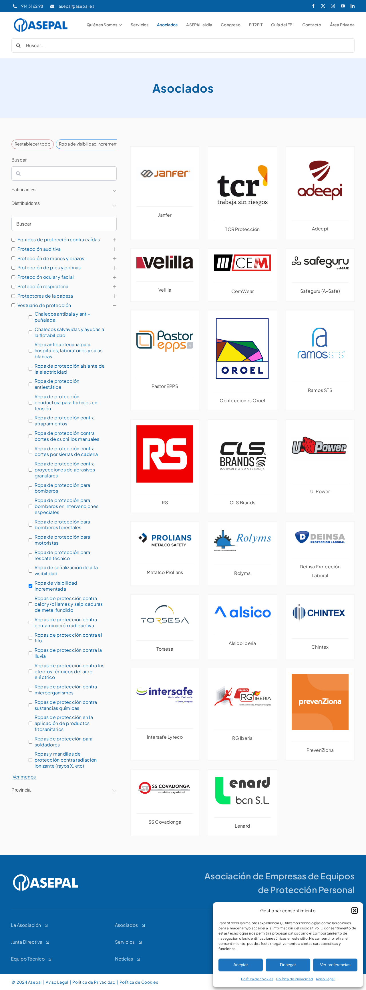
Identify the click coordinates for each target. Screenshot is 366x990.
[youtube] (343, 6)
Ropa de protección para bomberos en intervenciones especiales (66, 506)
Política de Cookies (139, 982)
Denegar (288, 964)
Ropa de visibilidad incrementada (56, 586)
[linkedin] (353, 6)
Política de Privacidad (294, 979)
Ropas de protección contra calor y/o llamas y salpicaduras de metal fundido (69, 604)
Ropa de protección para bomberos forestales (62, 525)
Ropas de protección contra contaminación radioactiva (66, 622)
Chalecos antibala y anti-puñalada (62, 317)
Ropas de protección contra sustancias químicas (66, 705)
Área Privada (342, 24)
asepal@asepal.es (76, 6)
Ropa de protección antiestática (57, 384)
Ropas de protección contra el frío (68, 638)
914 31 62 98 (32, 6)
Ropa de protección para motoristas (62, 540)
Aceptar (240, 964)
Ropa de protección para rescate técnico (62, 555)
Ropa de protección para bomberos (62, 488)
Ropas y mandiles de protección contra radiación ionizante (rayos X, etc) (66, 760)
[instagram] (333, 6)
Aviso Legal (325, 979)
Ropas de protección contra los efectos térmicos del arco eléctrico (69, 671)
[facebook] (313, 6)
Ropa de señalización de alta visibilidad (66, 570)
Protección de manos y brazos (50, 258)
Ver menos (24, 777)
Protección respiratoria (43, 286)
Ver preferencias (335, 964)
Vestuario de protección (44, 305)
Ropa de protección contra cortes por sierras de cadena (66, 451)
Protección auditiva (39, 249)
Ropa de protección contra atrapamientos (65, 421)
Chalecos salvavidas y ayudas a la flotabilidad (69, 332)
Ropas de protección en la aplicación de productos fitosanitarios (64, 723)
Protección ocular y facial (45, 277)
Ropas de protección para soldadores (64, 742)
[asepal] (41, 19)
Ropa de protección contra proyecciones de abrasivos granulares (65, 470)
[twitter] (323, 6)
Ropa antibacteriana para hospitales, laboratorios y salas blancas (69, 350)
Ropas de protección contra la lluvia (68, 653)
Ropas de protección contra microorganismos (66, 690)
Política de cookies (257, 979)
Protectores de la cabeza (45, 296)
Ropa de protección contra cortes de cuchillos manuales (67, 436)
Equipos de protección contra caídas (58, 239)
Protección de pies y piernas (49, 267)
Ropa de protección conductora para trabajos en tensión (66, 402)
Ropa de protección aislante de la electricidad (70, 369)
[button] (354, 910)
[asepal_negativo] (45, 875)
